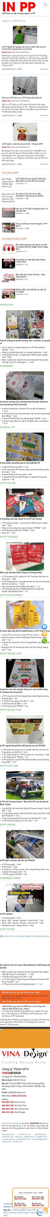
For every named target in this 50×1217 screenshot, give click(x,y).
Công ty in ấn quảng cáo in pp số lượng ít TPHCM (21, 528)
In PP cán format (11, 595)
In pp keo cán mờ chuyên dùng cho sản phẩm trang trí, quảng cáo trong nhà (24, 690)
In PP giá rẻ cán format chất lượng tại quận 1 (19, 984)
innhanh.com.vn (24, 1134)
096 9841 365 (8, 1102)
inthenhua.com (40, 1134)
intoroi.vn (18, 1136)
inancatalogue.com (39, 1139)
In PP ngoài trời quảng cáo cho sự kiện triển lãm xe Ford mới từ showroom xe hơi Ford (24, 48)
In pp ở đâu (7, 929)
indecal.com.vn (29, 1136)
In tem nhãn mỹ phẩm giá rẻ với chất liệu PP (20, 463)
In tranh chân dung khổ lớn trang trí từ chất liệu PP (21, 818)
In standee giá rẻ (8, 918)
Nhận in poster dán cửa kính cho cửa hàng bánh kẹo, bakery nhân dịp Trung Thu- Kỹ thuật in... (25, 361)
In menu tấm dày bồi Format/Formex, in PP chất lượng (25, 631)
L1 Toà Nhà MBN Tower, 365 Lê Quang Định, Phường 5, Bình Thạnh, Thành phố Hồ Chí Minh (25, 1213)
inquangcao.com (8, 1134)
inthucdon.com (8, 1136)
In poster (6, 304)
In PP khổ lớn (9, 765)
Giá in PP (5, 533)
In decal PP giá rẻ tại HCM (12, 467)
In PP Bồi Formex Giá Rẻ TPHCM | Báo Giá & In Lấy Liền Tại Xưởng (31, 180)
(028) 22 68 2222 (19, 1096)
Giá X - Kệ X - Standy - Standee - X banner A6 (20, 923)
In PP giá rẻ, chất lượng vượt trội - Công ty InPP (22, 144)
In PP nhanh (7, 824)
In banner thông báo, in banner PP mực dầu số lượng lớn (24, 408)
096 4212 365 (8, 1112)
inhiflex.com (17, 1141)
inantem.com (42, 1136)
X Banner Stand (10, 878)
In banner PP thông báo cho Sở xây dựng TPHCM (21, 418)
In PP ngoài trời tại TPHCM (12, 757)
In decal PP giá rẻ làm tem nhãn (14, 474)
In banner (6, 366)
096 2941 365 (8, 1108)
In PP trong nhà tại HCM (11, 703)
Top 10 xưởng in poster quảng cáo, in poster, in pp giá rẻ (25, 342)
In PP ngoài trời (11, 709)
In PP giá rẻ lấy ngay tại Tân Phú (14, 976)
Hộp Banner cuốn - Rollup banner (15, 925)
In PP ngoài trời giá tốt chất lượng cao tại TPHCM (22, 746)
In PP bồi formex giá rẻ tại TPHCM (15, 530)
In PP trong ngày (8, 864)
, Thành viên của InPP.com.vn (16, 52)
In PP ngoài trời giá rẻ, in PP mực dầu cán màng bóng (23, 754)
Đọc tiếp (43, 69)
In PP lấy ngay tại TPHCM (12, 874)
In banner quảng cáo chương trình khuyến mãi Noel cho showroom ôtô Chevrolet (24, 403)
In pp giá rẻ (7, 483)
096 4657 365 (8, 1105)
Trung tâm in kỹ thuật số (11, 1123)
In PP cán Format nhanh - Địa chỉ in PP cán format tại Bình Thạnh (24, 803)
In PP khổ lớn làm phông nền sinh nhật (17, 820)
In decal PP (7, 427)
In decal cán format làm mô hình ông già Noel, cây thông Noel (25, 642)
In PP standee (9, 536)
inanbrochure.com (23, 1139)
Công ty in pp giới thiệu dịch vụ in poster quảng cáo (22, 352)
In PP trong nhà (10, 653)
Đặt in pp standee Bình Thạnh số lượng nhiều (21, 573)
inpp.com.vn (7, 1141)
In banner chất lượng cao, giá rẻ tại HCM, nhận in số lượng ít (25, 421)
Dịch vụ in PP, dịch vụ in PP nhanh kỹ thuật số (21, 98)
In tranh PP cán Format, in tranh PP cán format (20, 635)
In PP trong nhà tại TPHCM (12, 706)
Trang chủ (6, 21)
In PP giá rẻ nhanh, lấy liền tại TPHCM (17, 860)
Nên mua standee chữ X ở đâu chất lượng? (18, 586)
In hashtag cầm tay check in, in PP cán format (21, 519)
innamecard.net (9, 1139)
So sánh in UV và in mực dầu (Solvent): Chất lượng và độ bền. (30, 195)
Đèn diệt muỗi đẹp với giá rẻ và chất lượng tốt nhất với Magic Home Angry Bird (32, 247)
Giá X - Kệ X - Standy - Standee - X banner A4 (20, 920)
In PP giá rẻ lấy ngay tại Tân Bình (15, 701)
